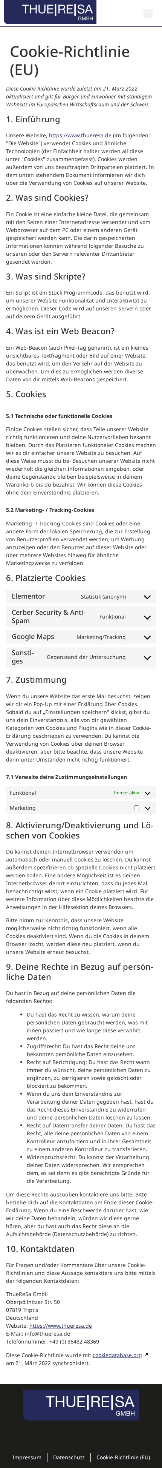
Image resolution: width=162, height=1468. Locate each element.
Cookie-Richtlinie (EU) (123, 1457)
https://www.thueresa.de (80, 135)
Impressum (26, 1457)
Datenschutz (69, 1457)
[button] (148, 13)
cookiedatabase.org (117, 1355)
